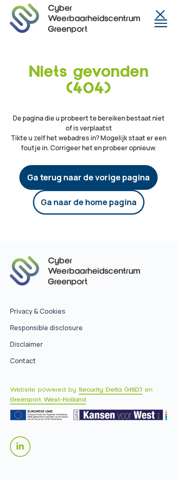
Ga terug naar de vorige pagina (88, 177)
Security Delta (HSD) (110, 389)
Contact (23, 360)
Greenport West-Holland (48, 399)
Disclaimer (26, 344)
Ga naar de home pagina (89, 202)
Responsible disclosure (46, 327)
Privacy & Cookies (37, 311)
